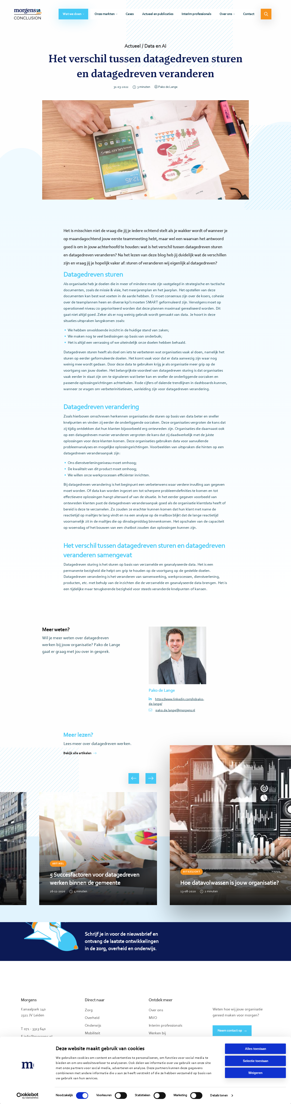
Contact (248, 14)
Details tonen (219, 1095)
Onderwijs (93, 1026)
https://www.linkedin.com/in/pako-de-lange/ (176, 702)
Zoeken (266, 14)
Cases (130, 14)
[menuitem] (73, 14)
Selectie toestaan (255, 1061)
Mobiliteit (92, 1033)
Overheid (92, 1018)
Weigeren (255, 1073)
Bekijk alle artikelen (77, 753)
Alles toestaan (255, 1048)
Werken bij (157, 1033)
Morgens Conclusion (27, 14)
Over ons (226, 14)
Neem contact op (230, 1030)
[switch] (121, 1095)
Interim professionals (196, 14)
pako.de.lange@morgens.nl (175, 710)
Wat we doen (72, 14)
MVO (153, 1018)
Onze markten (105, 14)
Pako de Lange (167, 87)
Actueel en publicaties (157, 14)
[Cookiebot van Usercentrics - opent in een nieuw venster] (27, 1095)
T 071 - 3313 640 (33, 1029)
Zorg (89, 1010)
